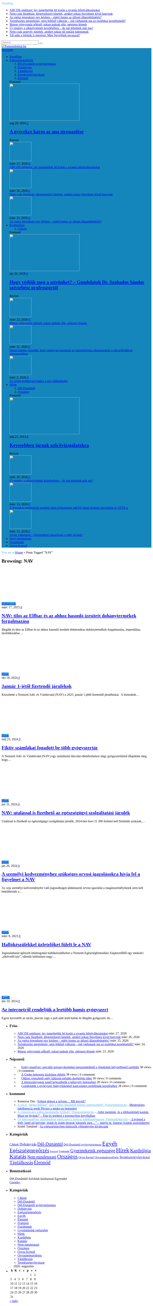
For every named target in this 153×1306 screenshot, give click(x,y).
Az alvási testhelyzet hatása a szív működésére (39, 381)
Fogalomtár (17, 542)
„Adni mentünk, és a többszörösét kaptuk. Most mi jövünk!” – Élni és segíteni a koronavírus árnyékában (83, 1113)
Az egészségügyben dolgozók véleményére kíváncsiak (74, 1126)
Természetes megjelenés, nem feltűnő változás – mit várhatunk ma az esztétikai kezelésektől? (68, 21)
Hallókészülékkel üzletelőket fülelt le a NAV (46, 944)
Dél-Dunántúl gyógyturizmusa (37, 63)
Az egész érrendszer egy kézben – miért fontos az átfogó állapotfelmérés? (56, 17)
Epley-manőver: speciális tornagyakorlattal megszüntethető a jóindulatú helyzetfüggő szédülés (80, 1067)
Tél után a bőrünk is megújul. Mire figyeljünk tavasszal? (45, 35)
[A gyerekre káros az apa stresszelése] (44, 119)
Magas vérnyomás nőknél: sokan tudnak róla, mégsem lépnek (48, 24)
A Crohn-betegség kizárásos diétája (43, 1074)
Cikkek (22, 228)
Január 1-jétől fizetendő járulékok (37, 686)
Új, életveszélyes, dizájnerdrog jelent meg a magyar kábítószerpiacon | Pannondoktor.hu (73, 1119)
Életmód (23, 78)
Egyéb (6, 997)
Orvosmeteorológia (107, 1157)
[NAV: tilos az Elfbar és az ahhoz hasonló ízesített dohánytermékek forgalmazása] (51, 603)
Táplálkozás (25, 71)
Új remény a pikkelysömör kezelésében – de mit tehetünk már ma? (51, 28)
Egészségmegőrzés (21, 60)
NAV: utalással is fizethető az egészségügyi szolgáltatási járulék (66, 812)
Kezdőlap (16, 56)
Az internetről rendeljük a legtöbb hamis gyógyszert (55, 1009)
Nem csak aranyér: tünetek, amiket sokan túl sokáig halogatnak (49, 31)
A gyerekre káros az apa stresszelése (47, 131)
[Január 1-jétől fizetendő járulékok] (44, 674)
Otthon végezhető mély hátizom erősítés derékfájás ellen (56, 1078)
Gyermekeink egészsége (92, 1150)
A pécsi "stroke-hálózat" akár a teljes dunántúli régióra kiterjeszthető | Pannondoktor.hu (72, 1105)
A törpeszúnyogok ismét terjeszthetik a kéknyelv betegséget (58, 1082)
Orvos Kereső (18, 545)
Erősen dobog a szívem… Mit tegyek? (61, 1101)
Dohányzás (25, 67)
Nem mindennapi (20, 538)
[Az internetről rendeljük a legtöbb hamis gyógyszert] (45, 997)
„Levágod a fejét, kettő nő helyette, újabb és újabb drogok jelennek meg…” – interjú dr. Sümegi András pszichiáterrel (83, 1121)
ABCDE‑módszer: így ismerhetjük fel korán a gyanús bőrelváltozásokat (55, 10)
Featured (54, 1151)
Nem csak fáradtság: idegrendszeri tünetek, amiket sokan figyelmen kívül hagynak (61, 13)
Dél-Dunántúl (26, 388)
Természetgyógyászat (31, 74)
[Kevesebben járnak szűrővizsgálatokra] (44, 433)
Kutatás (18, 1156)
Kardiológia (17, 225)
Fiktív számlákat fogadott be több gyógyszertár (50, 747)
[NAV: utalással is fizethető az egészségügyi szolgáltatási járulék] (44, 800)
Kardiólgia (140, 1150)
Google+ (15, 1182)
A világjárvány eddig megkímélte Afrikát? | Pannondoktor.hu (56, 1112)
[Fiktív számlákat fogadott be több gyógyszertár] (44, 735)
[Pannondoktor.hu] (14, 46)
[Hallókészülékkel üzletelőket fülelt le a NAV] (44, 932)
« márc (14, 1301)
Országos (23, 391)
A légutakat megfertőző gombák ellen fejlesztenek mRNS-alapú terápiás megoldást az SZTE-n (69, 507)
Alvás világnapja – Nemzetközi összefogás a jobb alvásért (46, 535)
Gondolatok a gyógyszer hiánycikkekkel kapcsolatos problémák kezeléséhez (69, 1086)
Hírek (13, 384)
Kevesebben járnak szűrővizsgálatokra (49, 445)
